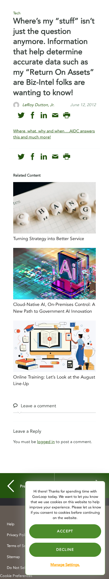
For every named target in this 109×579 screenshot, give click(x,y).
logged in (46, 442)
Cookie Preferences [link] (16, 575)
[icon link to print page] (66, 115)
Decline (65, 549)
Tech (17, 13)
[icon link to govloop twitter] (21, 115)
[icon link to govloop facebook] (32, 115)
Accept (65, 531)
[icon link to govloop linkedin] (43, 115)
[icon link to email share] (55, 115)
